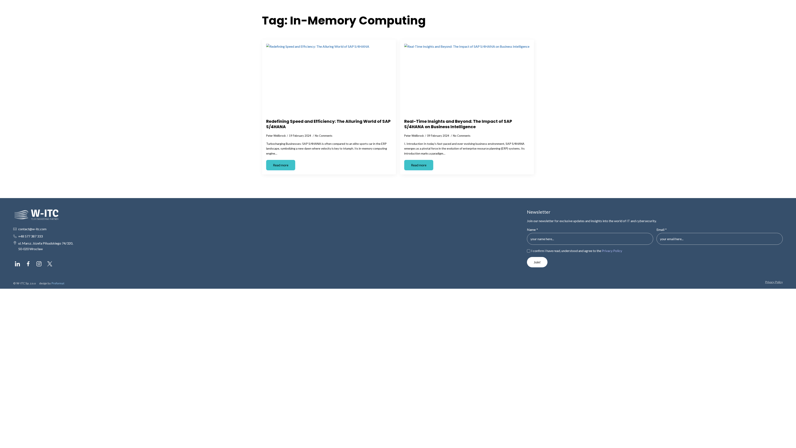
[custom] (17, 264)
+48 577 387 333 (30, 236)
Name (532, 229)
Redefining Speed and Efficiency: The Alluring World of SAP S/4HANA (328, 124)
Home (706, 10)
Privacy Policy (612, 251)
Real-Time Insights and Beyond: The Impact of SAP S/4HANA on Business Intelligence (458, 124)
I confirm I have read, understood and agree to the (576, 251)
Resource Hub (744, 10)
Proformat (57, 283)
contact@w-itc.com (32, 229)
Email (661, 229)
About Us (722, 10)
